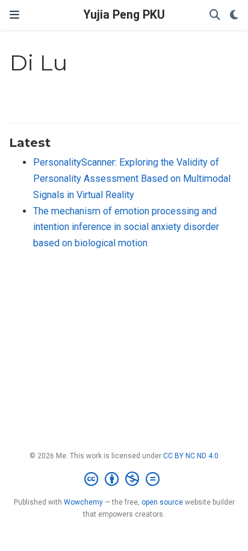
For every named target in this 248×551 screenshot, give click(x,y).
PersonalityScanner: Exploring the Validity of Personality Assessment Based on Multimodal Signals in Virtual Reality (132, 178)
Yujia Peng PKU (124, 15)
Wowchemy (83, 502)
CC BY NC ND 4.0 (191, 456)
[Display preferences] (234, 15)
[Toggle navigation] (14, 15)
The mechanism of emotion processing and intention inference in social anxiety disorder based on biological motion (126, 227)
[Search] (214, 15)
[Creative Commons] (124, 479)
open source (162, 502)
